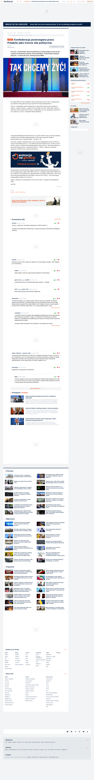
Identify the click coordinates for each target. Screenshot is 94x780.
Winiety (27, 694)
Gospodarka (27, 1)
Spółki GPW (48, 654)
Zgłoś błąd (47, 742)
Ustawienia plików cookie (54, 757)
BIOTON (48, 664)
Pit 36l (47, 686)
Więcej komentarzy (35, 388)
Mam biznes (35, 749)
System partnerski (24, 749)
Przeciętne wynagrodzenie (39, 657)
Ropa (27, 658)
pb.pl (46, 749)
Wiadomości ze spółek (50, 656)
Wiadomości (27, 32)
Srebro (27, 660)
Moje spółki (48, 660)
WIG (6, 658)
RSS (23, 742)
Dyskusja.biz (41, 749)
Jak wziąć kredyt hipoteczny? (31, 696)
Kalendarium (48, 658)
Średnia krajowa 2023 (9, 702)
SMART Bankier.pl (13, 749)
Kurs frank (7, 684)
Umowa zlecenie (29, 680)
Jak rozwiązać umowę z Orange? (32, 684)
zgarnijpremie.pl (64, 749)
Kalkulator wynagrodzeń (30, 678)
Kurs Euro (17, 662)
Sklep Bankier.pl (49, 704)
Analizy (26, 35)
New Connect (7, 664)
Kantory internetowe (19, 664)
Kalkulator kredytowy (30, 690)
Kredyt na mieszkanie (30, 686)
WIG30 (6, 654)
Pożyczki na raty (49, 702)
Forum (30, 35)
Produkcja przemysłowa (40, 659)
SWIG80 (6, 662)
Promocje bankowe (8, 704)
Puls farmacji (57, 749)
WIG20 (6, 656)
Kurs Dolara (17, 660)
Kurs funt (7, 686)
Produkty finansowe (36, 742)
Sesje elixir (48, 698)
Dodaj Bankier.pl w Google (57, 46)
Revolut (27, 692)
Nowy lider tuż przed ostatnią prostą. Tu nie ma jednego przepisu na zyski (56, 24)
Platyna (27, 662)
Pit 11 (47, 690)
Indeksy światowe (8, 668)
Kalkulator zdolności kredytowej (52, 700)
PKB (37, 661)
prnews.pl (31, 749)
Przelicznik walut (8, 688)
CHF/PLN (17, 658)
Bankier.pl (9, 32)
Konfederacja (22, 192)
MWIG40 (6, 660)
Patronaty (19, 742)
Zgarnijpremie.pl (8, 698)
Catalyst (6, 666)
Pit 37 (47, 684)
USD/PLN (17, 656)
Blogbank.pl (7, 696)
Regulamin (29, 757)
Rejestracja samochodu (30, 698)
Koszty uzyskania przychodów (52, 696)
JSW (47, 666)
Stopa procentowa (8, 700)
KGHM (47, 662)
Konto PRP (28, 682)
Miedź (27, 656)
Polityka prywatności (43, 757)
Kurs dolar (7, 682)
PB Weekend (7, 694)
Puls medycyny (51, 749)
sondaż (16, 192)
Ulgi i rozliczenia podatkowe (51, 692)
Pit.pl (19, 749)
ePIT (47, 706)
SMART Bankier (49, 694)
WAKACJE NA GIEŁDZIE (16, 24)
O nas (6, 742)
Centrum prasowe (27, 742)
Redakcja (14, 742)
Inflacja (37, 654)
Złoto (27, 654)
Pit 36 (47, 682)
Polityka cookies (35, 757)
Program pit (48, 680)
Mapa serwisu (52, 742)
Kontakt (42, 742)
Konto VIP (7, 692)
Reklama (10, 742)
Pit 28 (47, 688)
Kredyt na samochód (30, 688)
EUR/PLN (17, 654)
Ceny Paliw (28, 664)
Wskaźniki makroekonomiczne (17, 35)
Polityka (12, 192)
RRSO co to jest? (29, 700)
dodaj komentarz (58, 219)
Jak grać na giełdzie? (9, 678)
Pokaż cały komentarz (55, 307)
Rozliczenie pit (49, 678)
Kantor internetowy (8, 690)
